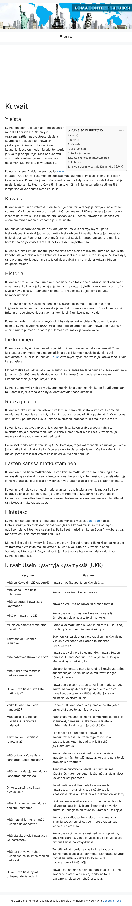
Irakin (60, 171)
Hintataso (76, 162)
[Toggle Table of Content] (119, 130)
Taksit (55, 357)
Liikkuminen (78, 148)
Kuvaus (74, 140)
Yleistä (74, 135)
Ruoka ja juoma (80, 153)
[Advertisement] (66, 76)
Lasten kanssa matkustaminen (89, 157)
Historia (75, 144)
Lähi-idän (93, 520)
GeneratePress (112, 900)
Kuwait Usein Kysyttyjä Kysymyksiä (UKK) (96, 166)
